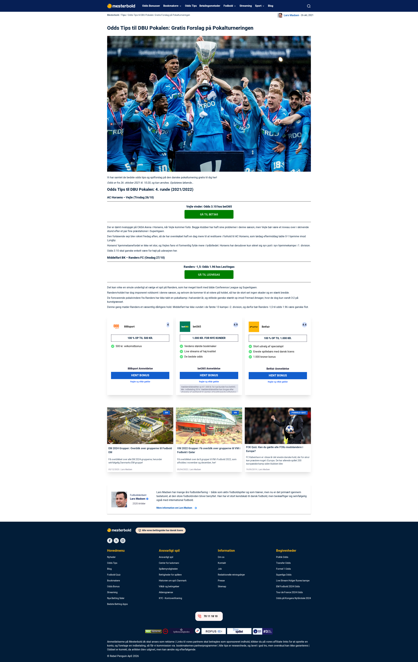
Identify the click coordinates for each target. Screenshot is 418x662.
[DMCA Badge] (153, 631)
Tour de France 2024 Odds (289, 592)
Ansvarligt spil (169, 550)
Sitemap (222, 586)
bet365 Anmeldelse (209, 369)
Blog (270, 6)
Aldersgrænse (166, 592)
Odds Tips (191, 6)
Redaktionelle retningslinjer (231, 574)
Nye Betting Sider (115, 598)
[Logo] (121, 531)
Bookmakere (170, 6)
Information (226, 550)
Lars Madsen (291, 15)
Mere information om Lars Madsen (174, 508)
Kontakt (222, 563)
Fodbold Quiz (114, 574)
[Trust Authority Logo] (181, 631)
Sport (258, 6)
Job (220, 569)
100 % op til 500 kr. (140, 338)
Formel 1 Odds (283, 569)
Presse (221, 580)
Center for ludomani (169, 563)
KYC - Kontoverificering (170, 598)
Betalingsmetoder (209, 6)
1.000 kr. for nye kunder (208, 338)
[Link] (140, 425)
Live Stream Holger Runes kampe (292, 580)
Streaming (246, 6)
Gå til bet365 (209, 215)
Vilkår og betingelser (169, 586)
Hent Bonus (140, 375)
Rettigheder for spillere (170, 574)
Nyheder (111, 557)
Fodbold (228, 6)
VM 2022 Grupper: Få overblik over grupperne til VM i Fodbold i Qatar (208, 450)
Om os (221, 557)
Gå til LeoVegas (209, 275)
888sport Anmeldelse (140, 369)
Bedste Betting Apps (117, 604)
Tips (123, 15)
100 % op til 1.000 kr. (278, 338)
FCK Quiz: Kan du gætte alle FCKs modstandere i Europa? (274, 449)
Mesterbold (113, 15)
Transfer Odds (283, 563)
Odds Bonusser (151, 6)
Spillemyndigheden (168, 569)
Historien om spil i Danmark (172, 580)
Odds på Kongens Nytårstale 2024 (293, 598)
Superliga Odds (283, 574)
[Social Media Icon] (109, 540)
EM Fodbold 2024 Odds (288, 586)
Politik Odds (282, 557)
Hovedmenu (116, 550)
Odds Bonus (113, 586)
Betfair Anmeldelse (277, 369)
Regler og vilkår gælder (140, 381)
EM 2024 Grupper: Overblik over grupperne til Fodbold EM (140, 450)
